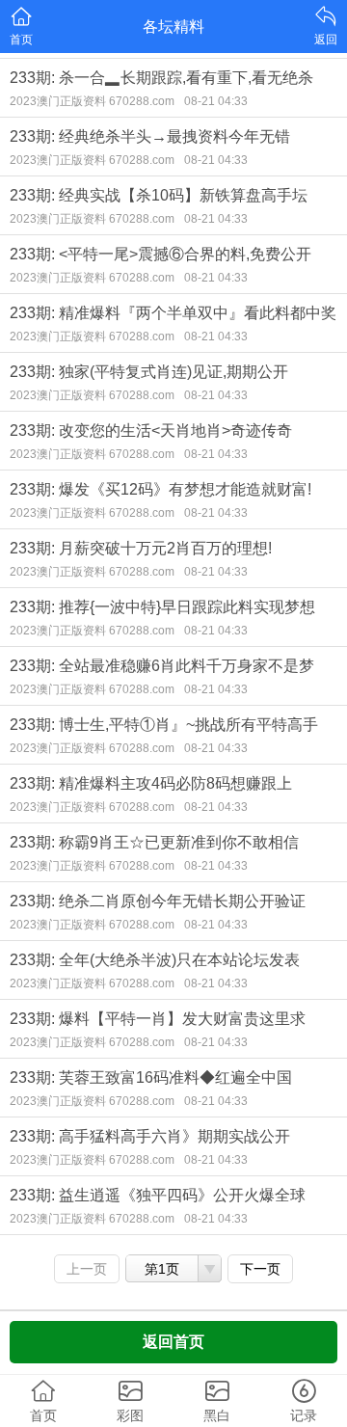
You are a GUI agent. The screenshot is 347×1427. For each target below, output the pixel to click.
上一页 (87, 1269)
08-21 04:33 (216, 101)
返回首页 (173, 1341)
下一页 (260, 1269)
